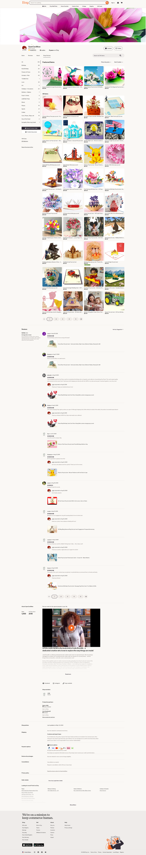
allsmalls (49, 375)
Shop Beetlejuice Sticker (27, 796)
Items (23, 55)
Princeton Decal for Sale (27, 800)
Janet (48, 333)
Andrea (49, 405)
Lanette (49, 539)
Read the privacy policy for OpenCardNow (57, 771)
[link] (44, 319)
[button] (108, 48)
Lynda (48, 511)
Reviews (30, 55)
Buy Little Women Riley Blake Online (82, 790)
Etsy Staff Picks (53, 6)
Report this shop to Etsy (27, 147)
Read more (68, 674)
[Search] (107, 3)
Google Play (39, 844)
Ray (48, 433)
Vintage (84, 6)
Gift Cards (99, 6)
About (38, 55)
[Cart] (121, 3)
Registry (92, 6)
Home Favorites (64, 6)
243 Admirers (25, 141)
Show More (73, 805)
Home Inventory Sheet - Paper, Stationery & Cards (33, 802)
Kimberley (49, 454)
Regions (122, 852)
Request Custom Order (31, 128)
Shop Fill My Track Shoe (27, 792)
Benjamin (49, 354)
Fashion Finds (75, 6)
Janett (48, 482)
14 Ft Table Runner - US (53, 790)
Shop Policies (47, 55)
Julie (53, 384)
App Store (27, 844)
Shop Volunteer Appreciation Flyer (30, 790)
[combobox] (67, 3)
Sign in (113, 2)
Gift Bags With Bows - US (28, 794)
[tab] (31, 62)
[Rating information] (29, 50)
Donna (48, 568)
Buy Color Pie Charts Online (28, 798)
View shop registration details (55, 780)
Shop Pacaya (103, 790)
